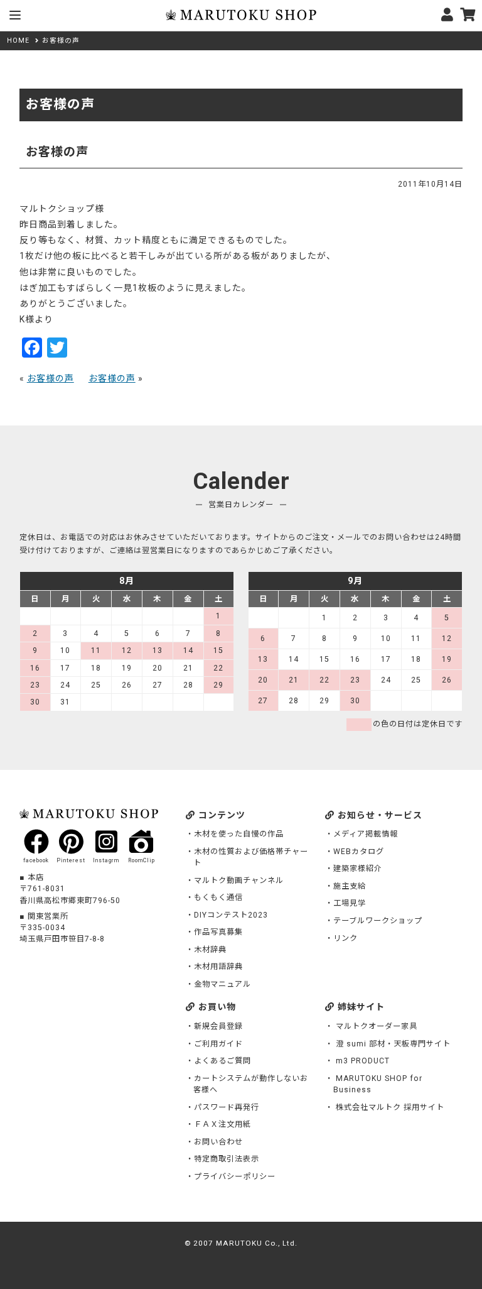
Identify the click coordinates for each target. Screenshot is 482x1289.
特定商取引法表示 (226, 1159)
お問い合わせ (218, 1142)
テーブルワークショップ (377, 920)
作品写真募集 (218, 932)
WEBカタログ (358, 851)
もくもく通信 (218, 897)
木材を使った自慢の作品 (239, 834)
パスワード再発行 (226, 1107)
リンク (345, 938)
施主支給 (349, 886)
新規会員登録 (218, 1026)
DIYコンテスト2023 (231, 915)
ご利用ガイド (218, 1043)
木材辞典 (210, 949)
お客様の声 (50, 378)
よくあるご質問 (222, 1060)
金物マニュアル (222, 984)
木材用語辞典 (218, 966)
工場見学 (349, 903)
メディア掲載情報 (365, 834)
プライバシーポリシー (235, 1176)
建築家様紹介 (357, 868)
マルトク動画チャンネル (239, 880)
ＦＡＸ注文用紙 (222, 1124)
